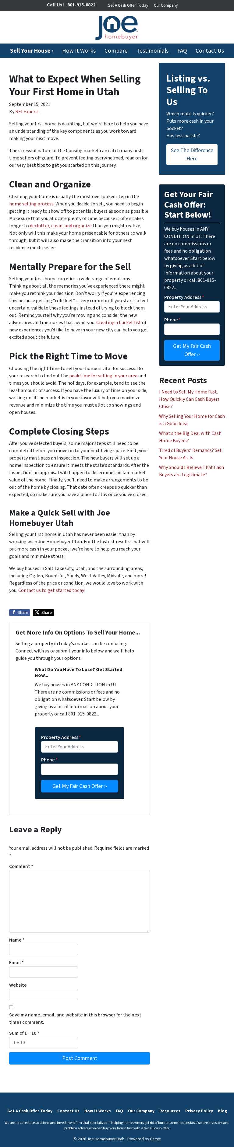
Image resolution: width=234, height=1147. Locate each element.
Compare (116, 51)
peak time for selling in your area (102, 375)
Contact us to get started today (50, 590)
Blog (222, 1111)
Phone (49, 760)
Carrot (155, 1139)
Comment (21, 866)
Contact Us (210, 51)
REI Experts (27, 111)
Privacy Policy (199, 1111)
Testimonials (152, 51)
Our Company (166, 5)
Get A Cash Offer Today (128, 5)
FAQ (182, 51)
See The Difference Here (192, 155)
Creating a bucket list (118, 322)
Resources (169, 1111)
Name (17, 940)
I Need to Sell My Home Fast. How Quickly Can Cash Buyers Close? (189, 399)
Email (16, 962)
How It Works (79, 51)
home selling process (31, 204)
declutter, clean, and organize (60, 225)
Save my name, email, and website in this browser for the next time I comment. (75, 1019)
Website (18, 985)
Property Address (61, 737)
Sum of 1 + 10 (24, 1033)
